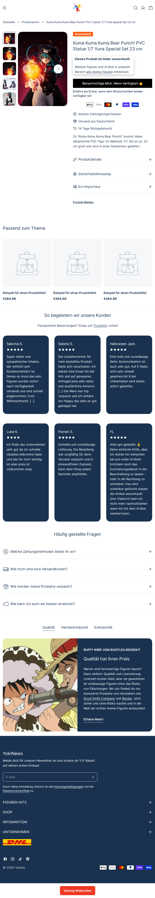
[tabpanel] (77, 685)
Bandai (127, 698)
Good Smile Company (99, 698)
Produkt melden (83, 202)
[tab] (49, 628)
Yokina (20, 867)
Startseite (9, 22)
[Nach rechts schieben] (58, 68)
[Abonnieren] (93, 777)
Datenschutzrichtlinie (16, 790)
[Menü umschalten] (4, 8)
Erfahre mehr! (93, 719)
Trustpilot (100, 325)
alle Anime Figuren (99, 72)
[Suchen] (135, 8)
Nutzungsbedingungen (68, 786)
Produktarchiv (31, 22)
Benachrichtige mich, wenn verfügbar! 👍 (112, 83)
